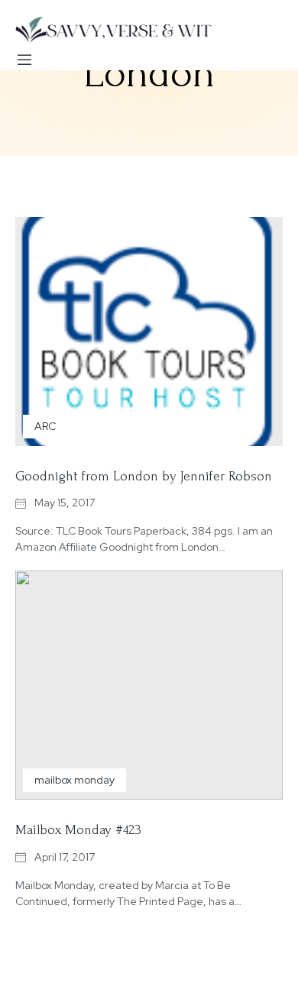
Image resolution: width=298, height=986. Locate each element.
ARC (45, 426)
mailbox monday (74, 780)
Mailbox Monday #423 (78, 830)
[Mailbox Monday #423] (149, 685)
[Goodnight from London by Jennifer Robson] (149, 331)
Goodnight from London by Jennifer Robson (143, 476)
